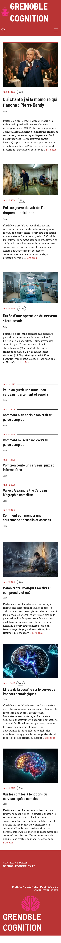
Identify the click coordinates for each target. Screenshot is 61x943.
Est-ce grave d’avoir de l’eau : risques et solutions (26, 210)
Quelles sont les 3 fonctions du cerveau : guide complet (25, 796)
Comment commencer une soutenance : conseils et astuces (27, 517)
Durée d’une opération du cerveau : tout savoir (30, 318)
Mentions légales (25, 886)
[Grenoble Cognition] (5, 12)
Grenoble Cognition (29, 12)
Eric (5, 400)
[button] (3, 30)
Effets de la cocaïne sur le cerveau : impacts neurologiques (29, 691)
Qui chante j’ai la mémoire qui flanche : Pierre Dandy (30, 102)
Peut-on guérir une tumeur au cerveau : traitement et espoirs (26, 391)
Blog (21, 91)
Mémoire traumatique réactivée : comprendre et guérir (27, 590)
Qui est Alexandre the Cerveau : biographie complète (26, 492)
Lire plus (51, 149)
